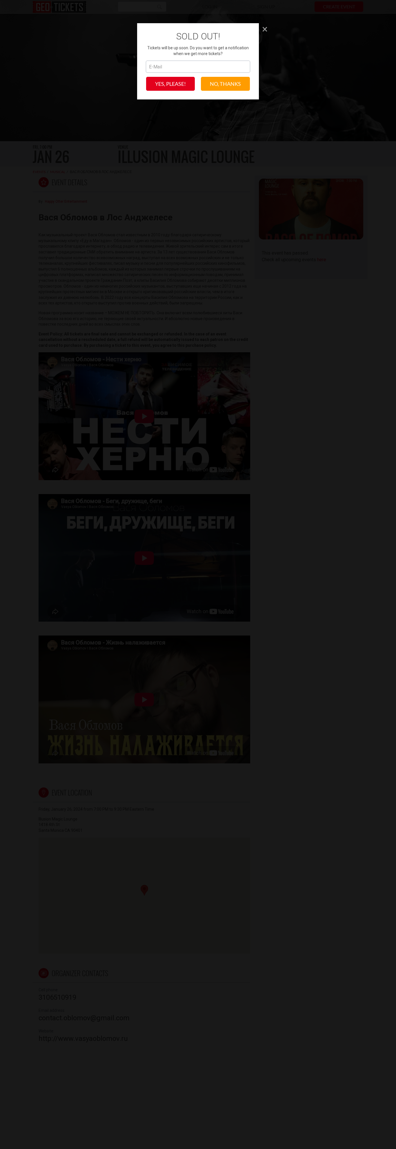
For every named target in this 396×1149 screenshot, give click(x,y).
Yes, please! (170, 84)
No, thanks (225, 84)
